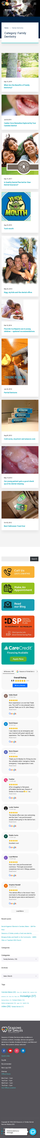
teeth (26, 1003)
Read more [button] (12, 709)
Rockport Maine (18, 1000)
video (6, 1006)
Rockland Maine (6, 1000)
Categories (5, 955)
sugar (19, 1003)
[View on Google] (6, 696)
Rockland (18, 1042)
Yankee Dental (17, 1006)
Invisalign (28, 996)
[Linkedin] (23, 1050)
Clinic (19, 992)
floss (17, 996)
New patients (10, 1044)
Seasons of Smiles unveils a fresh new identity (16, 933)
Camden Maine (8, 992)
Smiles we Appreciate (8, 1003)
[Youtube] (10, 1050)
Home (6, 28)
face (11, 996)
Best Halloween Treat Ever (14, 526)
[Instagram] (16, 1050)
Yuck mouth (9, 229)
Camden (11, 1042)
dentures (4, 996)
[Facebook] (3, 1050)
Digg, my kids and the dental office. (18, 292)
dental (26, 992)
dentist (33, 992)
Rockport (24, 1042)
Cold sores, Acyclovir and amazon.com (19, 439)
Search (34, 559)
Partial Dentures (10, 393)
